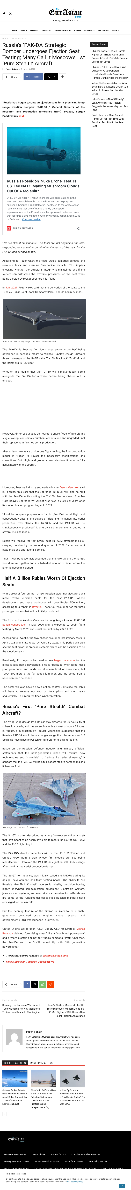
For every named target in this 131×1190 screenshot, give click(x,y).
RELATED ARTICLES (15, 1063)
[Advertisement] (44, 92)
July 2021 (11, 287)
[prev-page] (4, 1114)
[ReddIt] (50, 984)
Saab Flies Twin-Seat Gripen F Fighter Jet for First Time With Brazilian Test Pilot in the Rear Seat (108, 120)
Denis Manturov (69, 487)
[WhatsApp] (42, 984)
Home (5, 38)
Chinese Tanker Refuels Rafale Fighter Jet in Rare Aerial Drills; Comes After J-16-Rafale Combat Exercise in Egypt (14, 1097)
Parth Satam (11, 69)
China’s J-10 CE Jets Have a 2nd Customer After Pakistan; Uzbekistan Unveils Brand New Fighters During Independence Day (110, 72)
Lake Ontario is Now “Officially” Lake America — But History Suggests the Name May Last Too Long (110, 104)
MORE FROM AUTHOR (42, 1063)
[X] (10, 14)
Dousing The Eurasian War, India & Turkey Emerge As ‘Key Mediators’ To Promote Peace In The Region (21, 1009)
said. (21, 116)
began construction (14, 624)
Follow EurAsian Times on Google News (30, 961)
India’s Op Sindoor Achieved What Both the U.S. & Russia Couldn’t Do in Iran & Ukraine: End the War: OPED (72, 1097)
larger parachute (64, 660)
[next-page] (10, 1114)
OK (122, 1186)
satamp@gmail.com (55, 955)
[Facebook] (4, 14)
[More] (62, 76)
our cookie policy (75, 1181)
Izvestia (36, 606)
